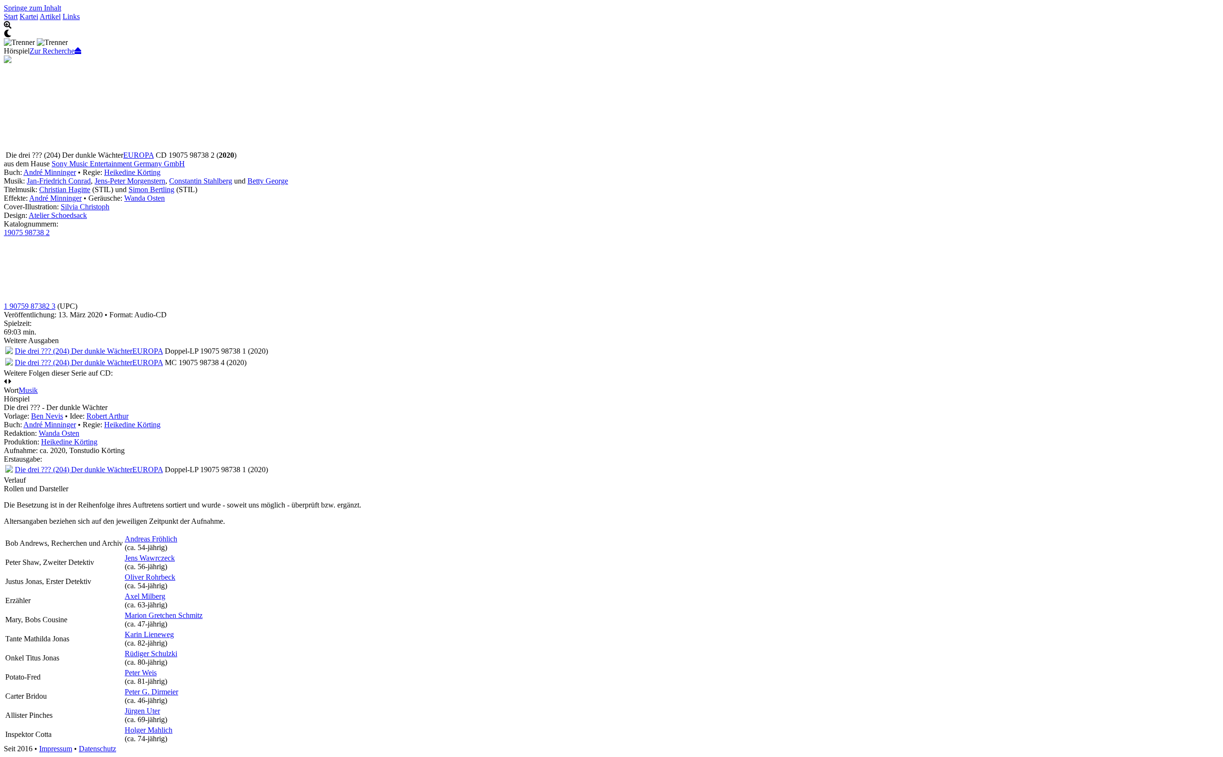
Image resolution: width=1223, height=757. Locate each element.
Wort (11, 390)
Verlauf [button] (15, 480)
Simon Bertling (151, 189)
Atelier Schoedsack (58, 215)
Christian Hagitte (64, 189)
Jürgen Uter (142, 711)
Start (11, 16)
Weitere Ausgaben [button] (31, 340)
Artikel (50, 16)
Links (71, 16)
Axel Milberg (145, 596)
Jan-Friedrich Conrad (59, 181)
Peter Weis (141, 673)
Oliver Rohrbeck (150, 577)
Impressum (55, 749)
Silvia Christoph (85, 207)
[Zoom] (611, 25)
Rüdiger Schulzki (151, 653)
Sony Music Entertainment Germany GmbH (118, 164)
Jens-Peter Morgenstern (130, 181)
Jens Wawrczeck (150, 558)
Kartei (29, 16)
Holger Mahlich (148, 730)
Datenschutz (97, 749)
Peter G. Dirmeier (151, 692)
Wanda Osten (144, 198)
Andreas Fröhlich (151, 539)
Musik (28, 390)
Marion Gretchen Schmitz (164, 615)
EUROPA (138, 155)
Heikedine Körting (132, 172)
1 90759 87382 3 (29, 306)
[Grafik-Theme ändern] (611, 34)
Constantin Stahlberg (200, 181)
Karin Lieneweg (149, 634)
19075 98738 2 (27, 232)
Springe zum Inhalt (32, 8)
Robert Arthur (107, 416)
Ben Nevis (47, 416)
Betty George (267, 181)
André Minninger (49, 172)
